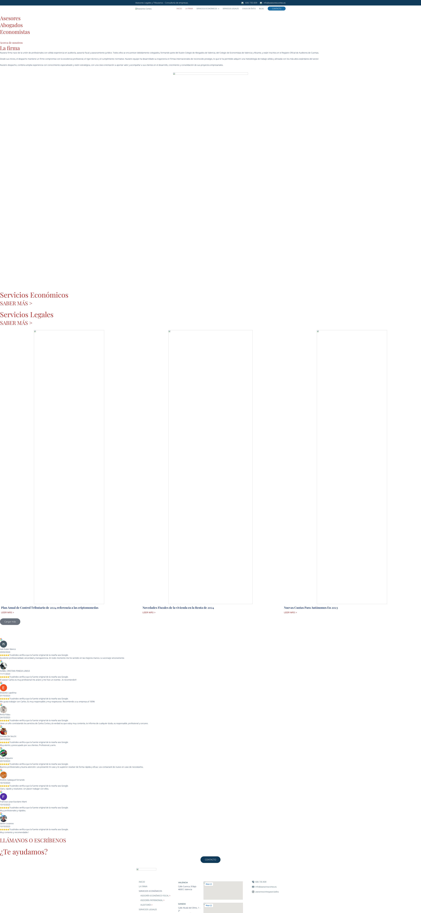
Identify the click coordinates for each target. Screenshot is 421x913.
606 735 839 (251, 2)
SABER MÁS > (16, 303)
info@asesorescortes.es (275, 2)
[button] (277, 9)
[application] (218, 8)
